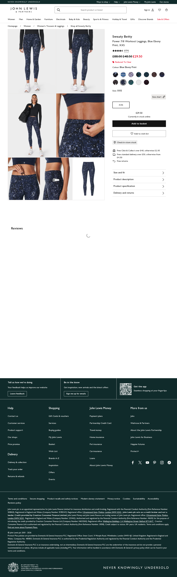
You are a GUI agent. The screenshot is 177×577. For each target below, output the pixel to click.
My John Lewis (150, 2)
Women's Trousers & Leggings (50, 26)
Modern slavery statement (93, 498)
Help (116, 2)
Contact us (13, 416)
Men (21, 19)
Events (52, 479)
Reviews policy (14, 502)
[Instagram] (162, 463)
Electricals (60, 19)
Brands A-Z (54, 458)
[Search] (58, 10)
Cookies (126, 498)
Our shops (12, 437)
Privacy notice (113, 498)
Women (11, 19)
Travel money (95, 430)
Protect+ (135, 451)
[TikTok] (169, 463)
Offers (52, 472)
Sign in (147, 10)
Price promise (14, 444)
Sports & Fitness (101, 19)
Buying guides (55, 430)
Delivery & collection (17, 462)
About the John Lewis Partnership (146, 430)
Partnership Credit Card (100, 423)
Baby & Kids (74, 19)
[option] (115, 75)
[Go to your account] (152, 10)
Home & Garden (33, 19)
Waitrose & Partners (140, 423)
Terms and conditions (17, 498)
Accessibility (153, 498)
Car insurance (96, 451)
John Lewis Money (131, 2)
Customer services (16, 423)
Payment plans (96, 416)
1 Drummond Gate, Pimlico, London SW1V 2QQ (102, 512)
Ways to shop (102, 2)
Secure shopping (37, 498)
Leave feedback (17, 394)
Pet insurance (96, 444)
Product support (15, 430)
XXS (121, 105)
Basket (52, 444)
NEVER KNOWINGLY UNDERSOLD (24, 2)
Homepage (12, 26)
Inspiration (53, 465)
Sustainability (139, 498)
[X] (140, 463)
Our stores (164, 2)
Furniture (48, 19)
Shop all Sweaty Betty (81, 26)
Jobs (132, 416)
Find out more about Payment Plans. (23, 527)
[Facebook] (132, 463)
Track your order (15, 469)
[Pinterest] (154, 463)
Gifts (132, 19)
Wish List (53, 451)
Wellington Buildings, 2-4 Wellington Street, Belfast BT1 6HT (128, 521)
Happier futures (138, 444)
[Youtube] (147, 463)
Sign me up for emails (76, 394)
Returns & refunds (16, 476)
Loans (92, 458)
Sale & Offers (163, 19)
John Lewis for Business (141, 437)
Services (52, 423)
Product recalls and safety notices (62, 498)
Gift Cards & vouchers (59, 416)
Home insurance (97, 437)
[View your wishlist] (159, 10)
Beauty (86, 19)
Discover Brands (145, 19)
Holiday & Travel (119, 19)
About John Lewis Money (101, 465)
